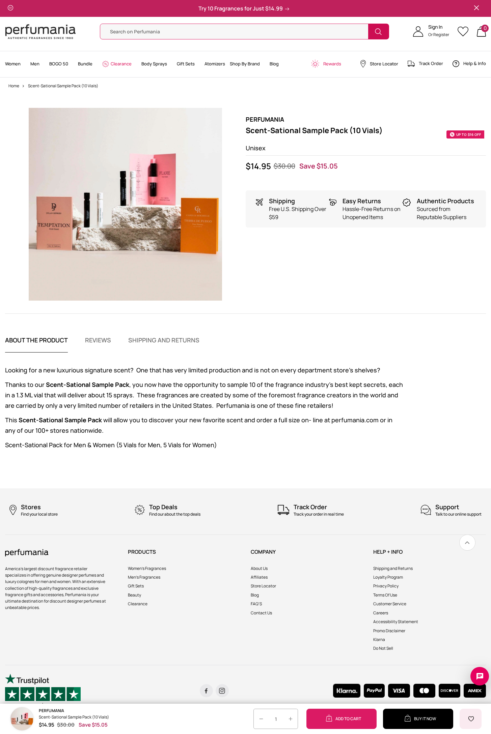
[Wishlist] (465, 31)
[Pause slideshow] (10, 8)
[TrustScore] (43, 691)
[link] (467, 542)
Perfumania (265, 119)
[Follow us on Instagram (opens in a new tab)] (222, 690)
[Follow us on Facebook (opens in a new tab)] (206, 690)
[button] (431, 32)
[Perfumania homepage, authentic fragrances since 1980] (40, 31)
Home (13, 86)
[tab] (36, 344)
